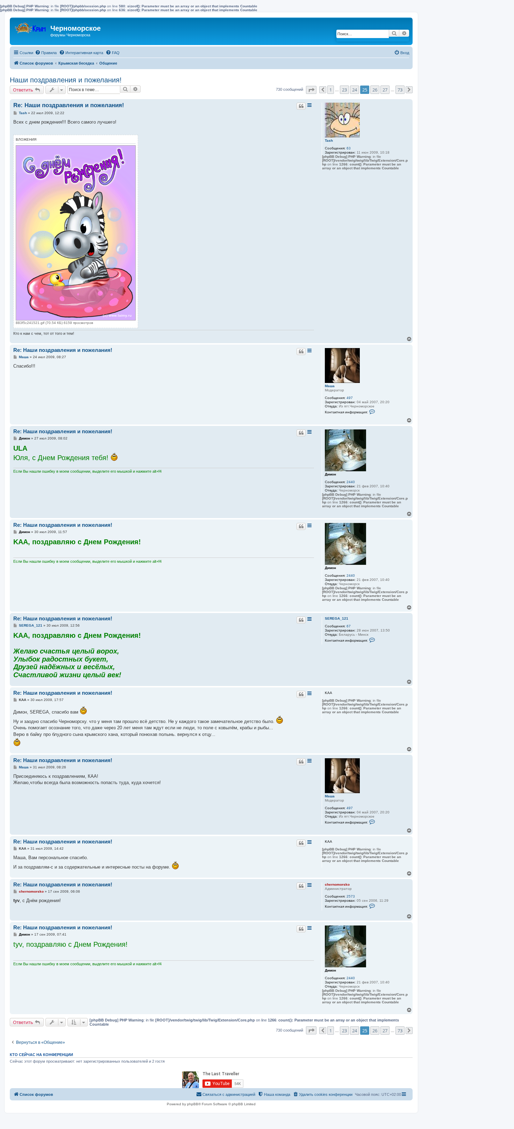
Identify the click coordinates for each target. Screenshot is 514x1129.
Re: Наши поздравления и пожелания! (68, 105)
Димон (330, 474)
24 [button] (354, 90)
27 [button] (385, 90)
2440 (351, 482)
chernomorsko (337, 884)
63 (349, 148)
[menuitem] (46, 53)
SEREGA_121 (336, 618)
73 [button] (400, 90)
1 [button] (330, 90)
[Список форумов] (31, 26)
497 (350, 398)
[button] (311, 90)
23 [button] (344, 90)
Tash (329, 140)
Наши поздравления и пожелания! (66, 80)
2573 (351, 896)
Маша (330, 386)
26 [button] (374, 90)
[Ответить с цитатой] (301, 106)
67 (349, 626)
